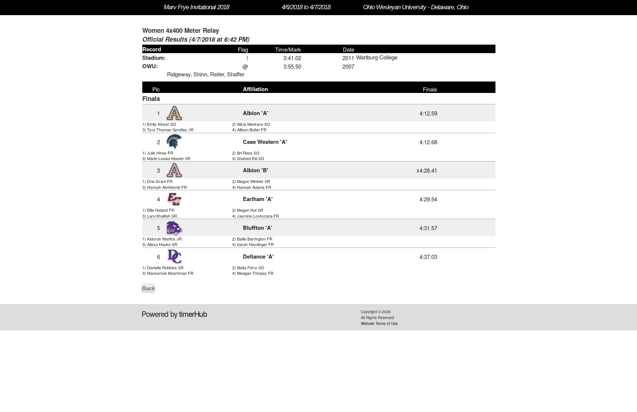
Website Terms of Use (379, 323)
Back (148, 288)
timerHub (193, 313)
